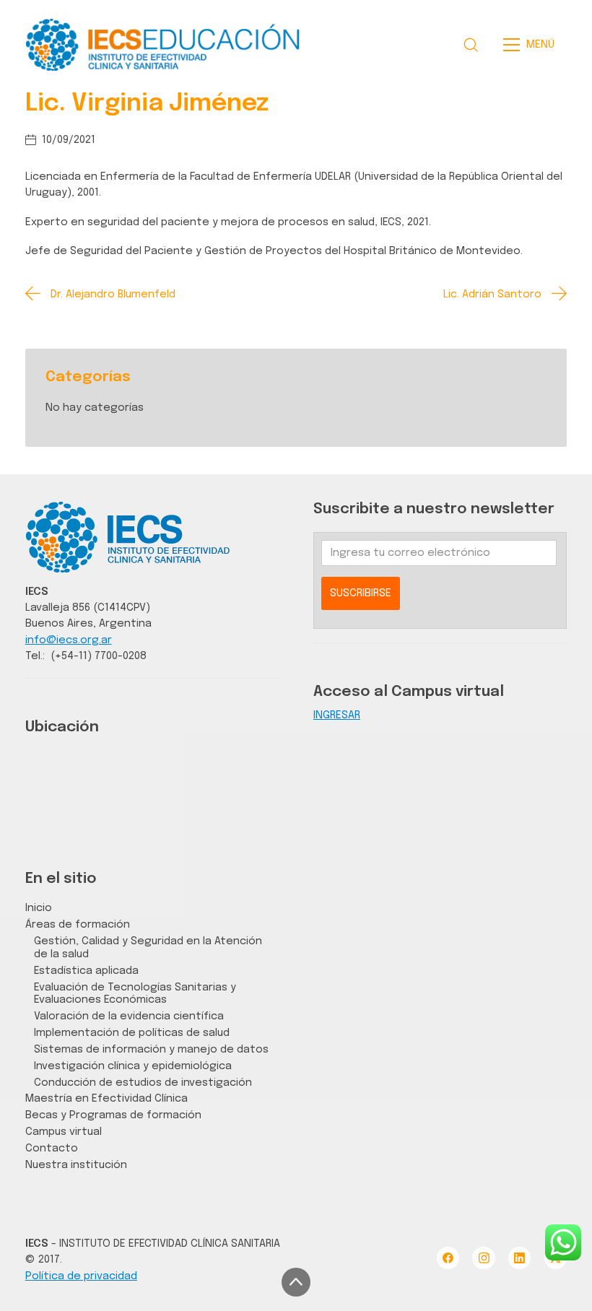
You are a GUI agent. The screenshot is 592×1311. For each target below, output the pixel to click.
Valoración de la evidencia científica (129, 1016)
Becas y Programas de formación (113, 1115)
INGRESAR (336, 715)
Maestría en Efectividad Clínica (106, 1098)
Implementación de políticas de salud (132, 1032)
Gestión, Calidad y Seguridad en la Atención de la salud (148, 947)
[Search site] (470, 45)
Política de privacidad (81, 1276)
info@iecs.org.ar (68, 640)
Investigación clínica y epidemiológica (133, 1065)
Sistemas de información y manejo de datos (151, 1049)
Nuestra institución (76, 1164)
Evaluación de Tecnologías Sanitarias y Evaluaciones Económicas (135, 994)
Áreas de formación (77, 924)
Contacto (51, 1148)
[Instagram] (483, 1258)
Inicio (38, 907)
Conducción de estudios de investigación (143, 1082)
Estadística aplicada (86, 970)
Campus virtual (63, 1131)
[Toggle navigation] (533, 45)
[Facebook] (448, 1258)
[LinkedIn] (519, 1258)
